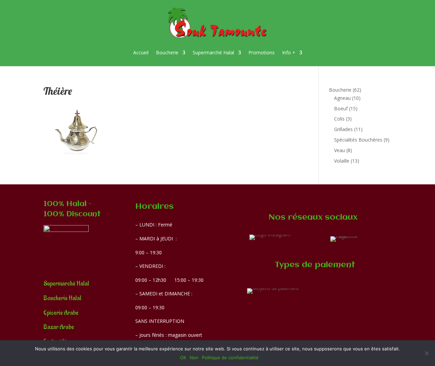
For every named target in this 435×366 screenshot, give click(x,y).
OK (183, 357)
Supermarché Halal (213, 52)
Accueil (141, 52)
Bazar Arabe (59, 327)
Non (194, 357)
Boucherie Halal (62, 298)
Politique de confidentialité (230, 357)
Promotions (261, 52)
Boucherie (167, 52)
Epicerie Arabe (61, 313)
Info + (288, 52)
